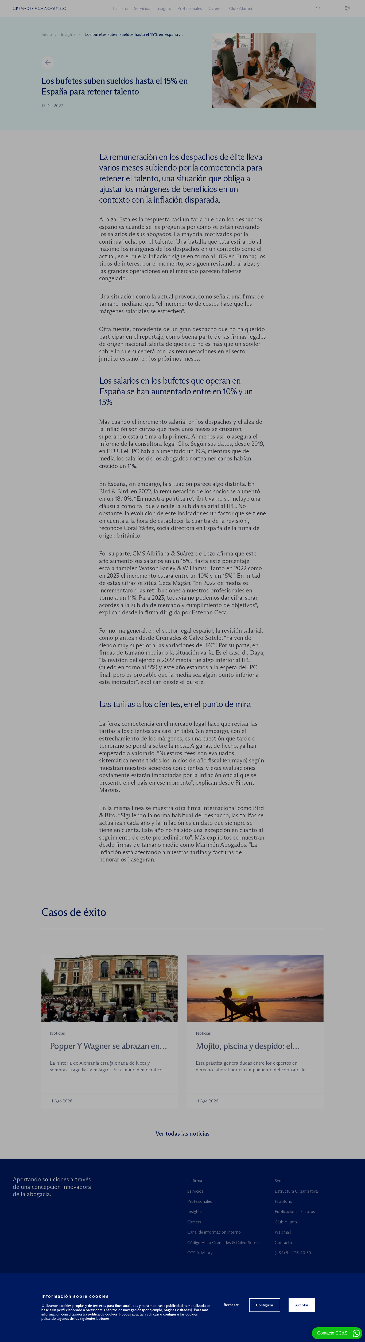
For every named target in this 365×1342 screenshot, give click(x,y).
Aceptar (301, 1305)
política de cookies (103, 1314)
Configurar (264, 1305)
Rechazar (231, 1304)
